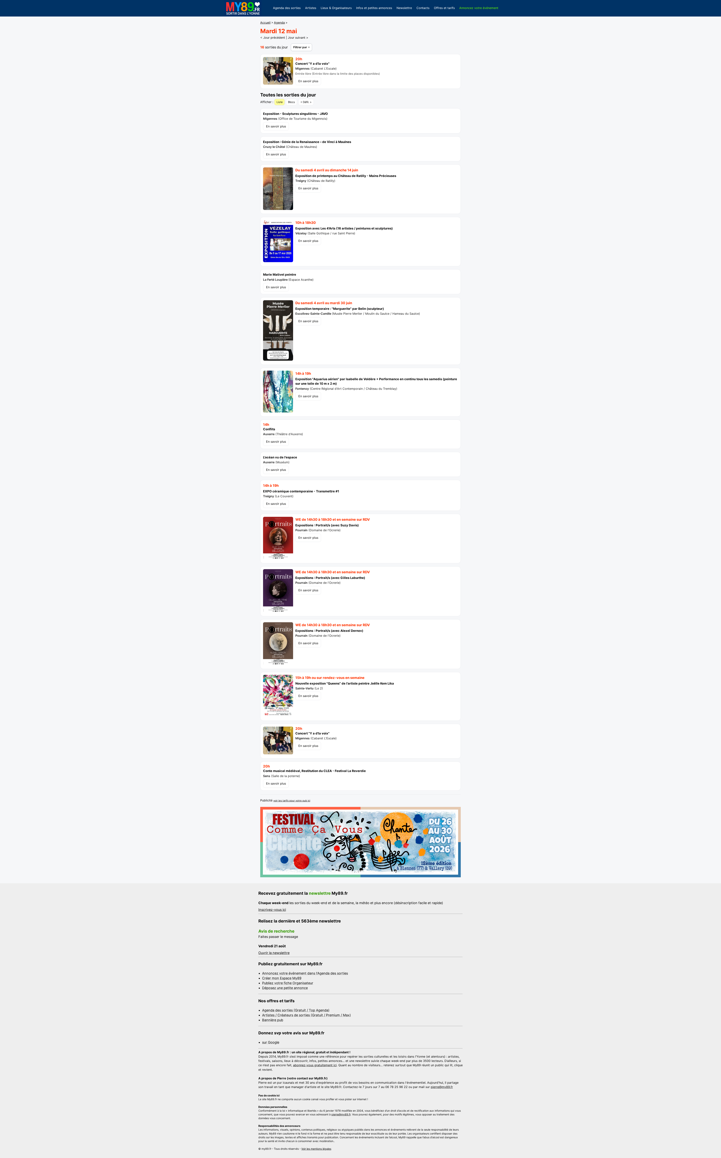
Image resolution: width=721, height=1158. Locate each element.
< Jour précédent (272, 37)
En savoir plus (308, 81)
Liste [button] (280, 102)
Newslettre (404, 8)
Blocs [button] (291, 102)
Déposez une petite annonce (285, 988)
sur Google (270, 1042)
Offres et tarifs (444, 8)
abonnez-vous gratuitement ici (315, 1065)
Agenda (279, 22)
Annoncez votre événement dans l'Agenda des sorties (305, 973)
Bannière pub (272, 1020)
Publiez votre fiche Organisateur (287, 983)
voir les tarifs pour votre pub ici (291, 800)
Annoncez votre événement (478, 8)
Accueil (265, 22)
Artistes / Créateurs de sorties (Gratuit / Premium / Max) (306, 1015)
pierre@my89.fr (442, 1087)
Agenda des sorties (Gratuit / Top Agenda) (296, 1010)
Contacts (422, 8)
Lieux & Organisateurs (336, 8)
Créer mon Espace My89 (281, 978)
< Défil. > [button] (305, 102)
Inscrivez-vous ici (272, 910)
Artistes (310, 8)
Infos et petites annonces (374, 8)
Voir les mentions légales (316, 1148)
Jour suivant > (298, 37)
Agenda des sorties (287, 8)
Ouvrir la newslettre (274, 953)
